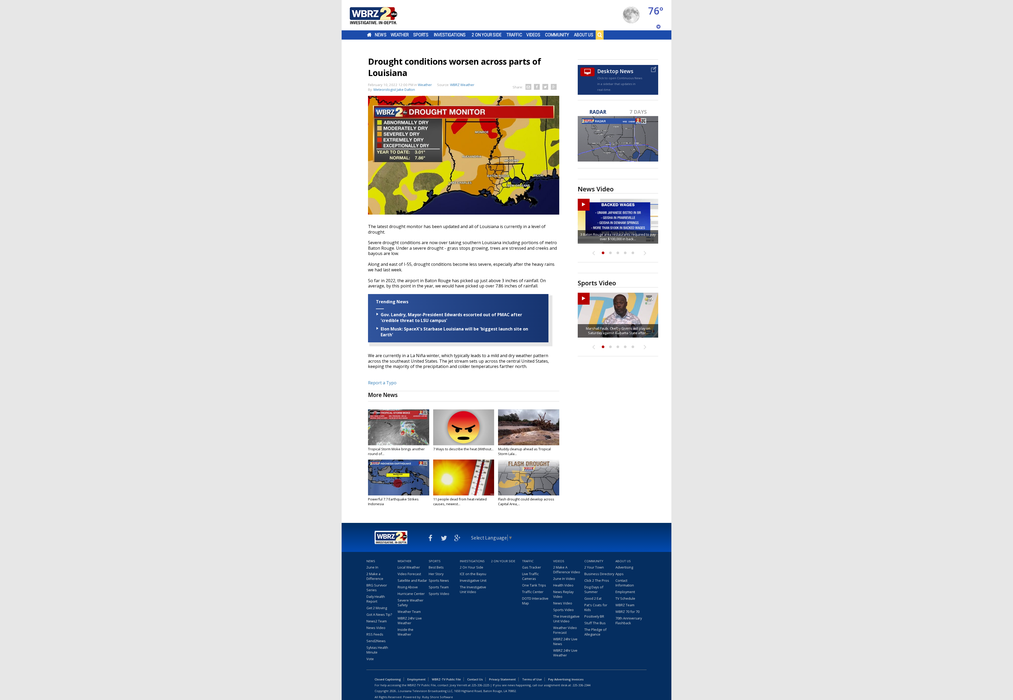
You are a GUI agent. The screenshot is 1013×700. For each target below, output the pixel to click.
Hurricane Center (411, 593)
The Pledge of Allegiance (595, 632)
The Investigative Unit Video (473, 589)
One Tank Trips (534, 585)
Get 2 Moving (376, 608)
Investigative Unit (473, 580)
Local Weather (409, 567)
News (380, 34)
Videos (533, 34)
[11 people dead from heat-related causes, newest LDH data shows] (463, 477)
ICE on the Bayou (473, 573)
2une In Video (564, 578)
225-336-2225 (480, 685)
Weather (400, 34)
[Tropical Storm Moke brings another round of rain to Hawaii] (398, 427)
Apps (619, 573)
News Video (375, 627)
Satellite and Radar (412, 580)
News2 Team (376, 621)
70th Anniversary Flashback (628, 620)
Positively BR (594, 616)
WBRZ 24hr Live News (565, 641)
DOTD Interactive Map (535, 601)
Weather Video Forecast (565, 630)
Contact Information (624, 583)
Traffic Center (532, 591)
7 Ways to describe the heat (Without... (463, 449)
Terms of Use (532, 679)
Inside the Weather (405, 632)
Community (557, 34)
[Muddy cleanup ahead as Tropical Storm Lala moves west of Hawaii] (528, 427)
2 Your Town (594, 567)
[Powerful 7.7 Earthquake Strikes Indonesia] (398, 477)
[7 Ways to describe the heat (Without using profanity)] (463, 427)
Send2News (376, 640)
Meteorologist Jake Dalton (394, 89)
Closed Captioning (388, 679)
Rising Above (408, 587)
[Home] (380, 15)
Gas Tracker (531, 567)
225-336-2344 (581, 685)
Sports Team (439, 587)
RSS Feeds (374, 634)
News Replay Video (563, 594)
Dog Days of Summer (593, 589)
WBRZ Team (624, 605)
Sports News (439, 580)
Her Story (436, 573)
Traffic (514, 34)
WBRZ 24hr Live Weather (410, 620)
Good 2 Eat (592, 598)
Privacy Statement (502, 679)
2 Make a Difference (374, 576)
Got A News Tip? (379, 614)
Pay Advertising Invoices (566, 679)
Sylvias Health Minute (377, 650)
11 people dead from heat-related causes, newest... (460, 501)
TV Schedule (625, 598)
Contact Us (475, 679)
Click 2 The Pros (596, 580)
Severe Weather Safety (410, 602)
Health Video (563, 585)
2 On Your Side (486, 34)
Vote (370, 658)
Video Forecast (409, 573)
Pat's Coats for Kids (595, 607)
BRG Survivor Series (376, 587)
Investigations (450, 34)
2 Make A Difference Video (566, 569)
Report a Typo (382, 383)
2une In (372, 567)
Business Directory (599, 573)
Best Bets (436, 567)
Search (599, 34)
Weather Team (409, 611)
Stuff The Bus (595, 623)
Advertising (624, 567)
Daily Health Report (375, 599)
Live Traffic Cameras (530, 576)
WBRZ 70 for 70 (627, 611)
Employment (625, 591)
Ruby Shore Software (437, 697)
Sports (420, 34)
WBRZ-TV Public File (446, 679)
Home (369, 34)
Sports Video (439, 593)
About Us (583, 34)
